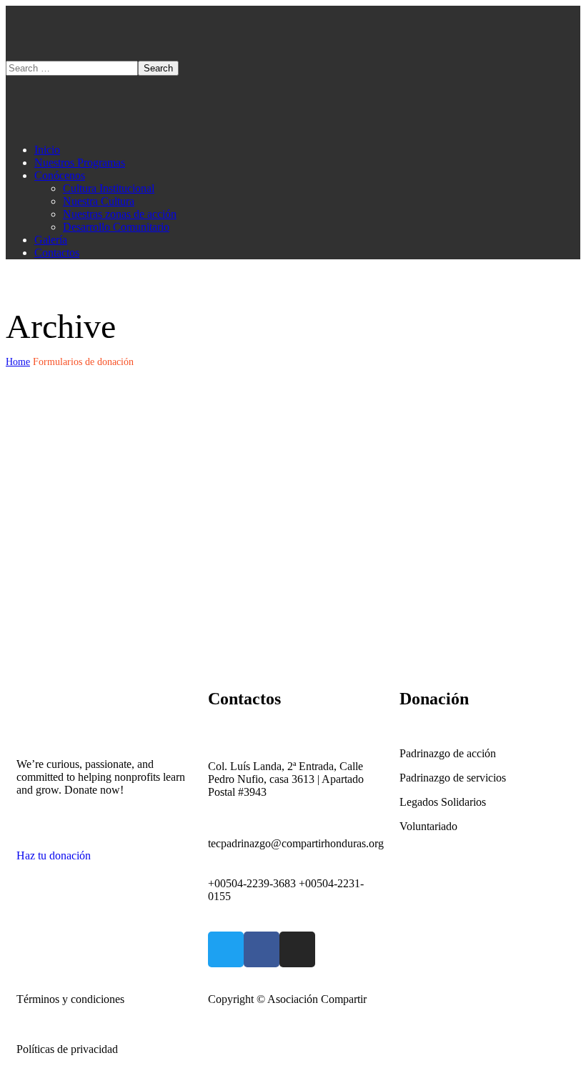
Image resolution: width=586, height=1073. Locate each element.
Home (18, 361)
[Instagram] (297, 949)
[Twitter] (226, 949)
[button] (101, 849)
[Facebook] (261, 949)
